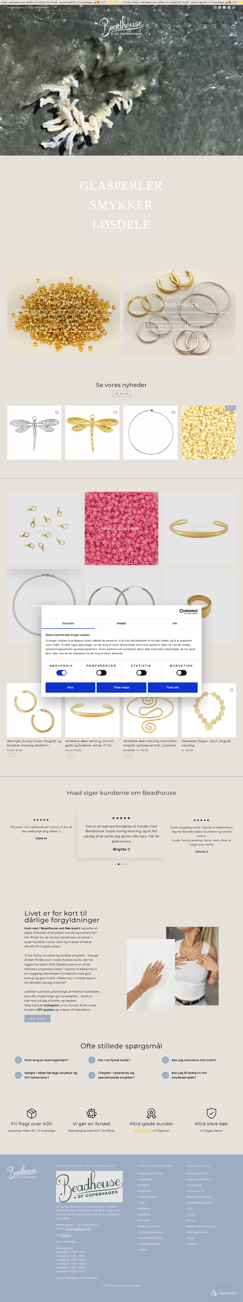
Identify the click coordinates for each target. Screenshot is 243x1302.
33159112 (66, 1235)
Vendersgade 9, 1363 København (28, 7)
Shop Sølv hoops (165, 325)
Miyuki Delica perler (150, 1238)
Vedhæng (143, 1208)
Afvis (70, 687)
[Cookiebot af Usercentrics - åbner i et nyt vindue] (182, 611)
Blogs (190, 1238)
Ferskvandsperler (148, 1243)
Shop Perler (80, 327)
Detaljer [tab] (121, 623)
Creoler (142, 1249)
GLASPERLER (121, 185)
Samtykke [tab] (68, 623)
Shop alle (201, 325)
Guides (190, 1214)
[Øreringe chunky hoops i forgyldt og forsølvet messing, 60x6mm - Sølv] (14, 755)
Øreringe (143, 1220)
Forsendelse (194, 1185)
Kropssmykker (146, 1196)
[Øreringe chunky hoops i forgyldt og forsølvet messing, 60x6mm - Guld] (9, 755)
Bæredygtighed (196, 1232)
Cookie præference (198, 1179)
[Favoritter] (224, 26)
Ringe (141, 1202)
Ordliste (191, 1243)
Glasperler (144, 1214)
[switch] (101, 673)
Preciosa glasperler (150, 1232)
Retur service (195, 1191)
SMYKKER (121, 205)
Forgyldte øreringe (149, 1173)
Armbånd (143, 1185)
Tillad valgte (122, 687)
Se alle (121, 393)
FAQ (189, 1208)
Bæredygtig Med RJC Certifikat (91, 1130)
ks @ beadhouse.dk (78, 1228)
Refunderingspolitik (199, 1196)
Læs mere (37, 1018)
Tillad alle (172, 687)
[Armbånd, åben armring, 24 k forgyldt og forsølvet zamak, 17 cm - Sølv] (72, 755)
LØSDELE (121, 224)
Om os (190, 1220)
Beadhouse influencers (201, 1226)
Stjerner (163, 1130)
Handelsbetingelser (199, 1202)
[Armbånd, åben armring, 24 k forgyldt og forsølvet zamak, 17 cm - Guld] (67, 755)
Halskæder (144, 1191)
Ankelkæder (145, 1179)
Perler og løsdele (148, 1226)
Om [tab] (175, 623)
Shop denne (46, 327)
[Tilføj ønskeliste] (57, 412)
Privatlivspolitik (196, 1173)
